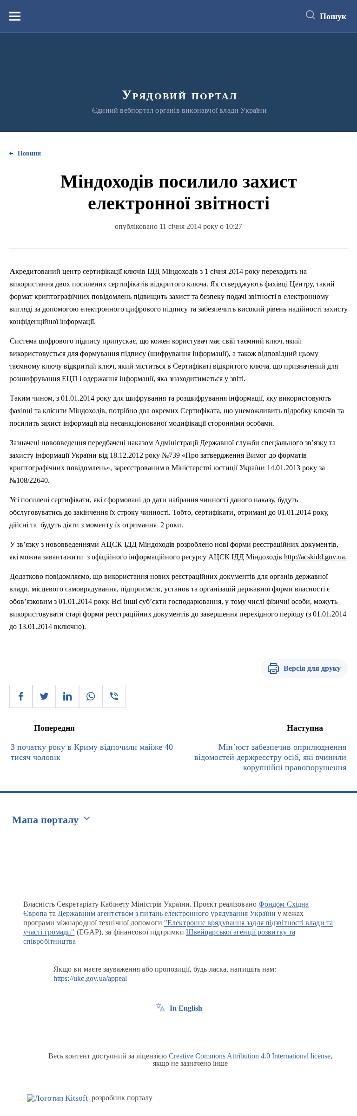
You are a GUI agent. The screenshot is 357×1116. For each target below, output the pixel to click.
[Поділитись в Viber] (114, 696)
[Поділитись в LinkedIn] (67, 696)
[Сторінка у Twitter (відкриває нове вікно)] (177, 1029)
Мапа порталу (45, 819)
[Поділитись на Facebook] (21, 696)
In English (186, 1008)
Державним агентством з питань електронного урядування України (167, 913)
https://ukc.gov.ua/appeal (90, 978)
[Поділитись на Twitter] (44, 696)
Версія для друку (312, 668)
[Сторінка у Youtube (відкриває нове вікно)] (194, 1029)
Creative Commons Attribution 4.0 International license (250, 1056)
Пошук (333, 16)
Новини (29, 153)
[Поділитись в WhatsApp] (90, 696)
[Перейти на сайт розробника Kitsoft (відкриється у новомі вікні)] (57, 1098)
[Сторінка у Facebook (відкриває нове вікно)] (160, 1029)
